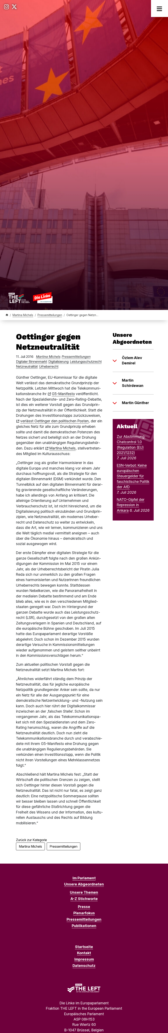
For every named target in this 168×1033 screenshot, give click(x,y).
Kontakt (84, 953)
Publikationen (84, 926)
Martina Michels (22, 315)
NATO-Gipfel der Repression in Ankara (130, 505)
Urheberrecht (48, 366)
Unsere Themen (84, 892)
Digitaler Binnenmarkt (31, 361)
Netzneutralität (27, 366)
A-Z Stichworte (84, 899)
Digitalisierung (58, 361)
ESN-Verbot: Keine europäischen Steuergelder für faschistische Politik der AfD (133, 476)
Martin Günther (135, 403)
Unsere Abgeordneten (84, 884)
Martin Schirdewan (132, 383)
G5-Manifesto (63, 394)
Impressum (84, 959)
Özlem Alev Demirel (132, 360)
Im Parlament (84, 878)
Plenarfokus (84, 913)
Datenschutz (84, 965)
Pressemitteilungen (49, 315)
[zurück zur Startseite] (30, 297)
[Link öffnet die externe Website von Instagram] (6, 7)
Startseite (84, 947)
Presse (84, 907)
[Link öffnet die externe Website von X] (14, 7)
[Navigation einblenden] (159, 8)
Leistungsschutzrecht (86, 361)
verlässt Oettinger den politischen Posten (54, 421)
